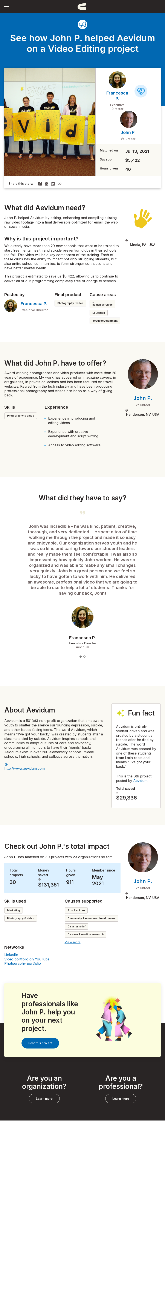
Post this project (40, 1043)
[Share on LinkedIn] (53, 184)
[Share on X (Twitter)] (47, 184)
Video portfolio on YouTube (26, 959)
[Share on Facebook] (40, 184)
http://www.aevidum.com (24, 768)
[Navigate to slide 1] (80, 656)
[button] (6, 6)
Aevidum (140, 780)
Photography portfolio (22, 963)
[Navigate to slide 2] (84, 656)
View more (73, 942)
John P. (128, 132)
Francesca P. (34, 303)
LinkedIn (11, 954)
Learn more (44, 1098)
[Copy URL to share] (59, 184)
